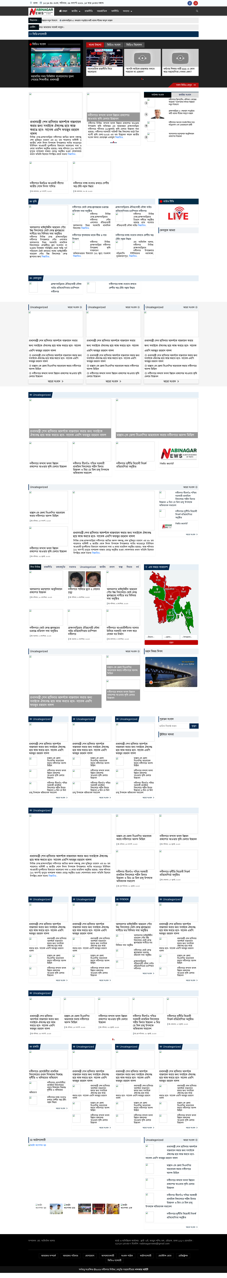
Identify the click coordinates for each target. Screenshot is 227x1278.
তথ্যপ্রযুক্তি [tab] (60, 566)
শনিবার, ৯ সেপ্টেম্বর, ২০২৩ (80, 597)
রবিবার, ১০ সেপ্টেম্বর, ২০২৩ (42, 597)
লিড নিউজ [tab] (35, 566)
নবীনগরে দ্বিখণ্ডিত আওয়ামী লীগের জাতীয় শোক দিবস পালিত (47, 185)
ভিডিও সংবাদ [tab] (114, 45)
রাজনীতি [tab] (48, 566)
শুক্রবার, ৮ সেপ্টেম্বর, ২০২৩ (42, 636)
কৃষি (34, 201)
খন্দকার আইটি (141, 1269)
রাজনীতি (89, 11)
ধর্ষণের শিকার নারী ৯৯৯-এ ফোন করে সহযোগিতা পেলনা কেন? (141, 70)
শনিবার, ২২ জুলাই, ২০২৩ (41, 556)
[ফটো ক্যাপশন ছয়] (84, 1173)
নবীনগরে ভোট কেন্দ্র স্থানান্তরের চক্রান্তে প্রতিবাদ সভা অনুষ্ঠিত (45, 629)
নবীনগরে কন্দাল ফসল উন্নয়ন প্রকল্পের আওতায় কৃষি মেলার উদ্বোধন (55, 375)
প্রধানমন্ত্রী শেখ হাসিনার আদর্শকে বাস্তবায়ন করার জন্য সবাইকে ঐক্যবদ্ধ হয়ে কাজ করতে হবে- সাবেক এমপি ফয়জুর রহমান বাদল (55, 128)
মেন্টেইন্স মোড (164, 1255)
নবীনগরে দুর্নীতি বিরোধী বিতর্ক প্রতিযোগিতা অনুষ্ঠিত (131, 465)
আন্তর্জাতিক (102, 11)
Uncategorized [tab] (88, 566)
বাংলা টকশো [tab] (95, 45)
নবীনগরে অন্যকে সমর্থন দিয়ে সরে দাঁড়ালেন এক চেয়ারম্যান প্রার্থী (182, 123)
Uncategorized (39, 307)
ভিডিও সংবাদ (39, 44)
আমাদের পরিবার (70, 1255)
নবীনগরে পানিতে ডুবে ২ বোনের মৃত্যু (84, 591)
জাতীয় (75, 11)
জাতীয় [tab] (103, 566)
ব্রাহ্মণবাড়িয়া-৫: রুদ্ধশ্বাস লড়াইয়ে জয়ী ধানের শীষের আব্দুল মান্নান (181, 112)
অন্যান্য (126, 11)
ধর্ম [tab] (137, 566)
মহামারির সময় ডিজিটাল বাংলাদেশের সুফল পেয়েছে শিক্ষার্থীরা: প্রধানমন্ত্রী (52, 78)
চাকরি (35, 1046)
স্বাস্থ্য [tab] (121, 566)
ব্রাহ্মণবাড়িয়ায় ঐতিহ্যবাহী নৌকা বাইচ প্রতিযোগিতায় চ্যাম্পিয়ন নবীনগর (66, 287)
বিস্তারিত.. (72, 154)
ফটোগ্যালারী (39, 1140)
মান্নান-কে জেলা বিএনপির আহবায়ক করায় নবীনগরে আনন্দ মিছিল (55, 367)
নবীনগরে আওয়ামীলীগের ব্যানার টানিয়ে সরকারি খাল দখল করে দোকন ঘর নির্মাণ (123, 631)
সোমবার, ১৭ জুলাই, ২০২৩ (171, 880)
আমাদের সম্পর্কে (48, 1255)
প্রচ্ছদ (64, 11)
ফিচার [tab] (129, 566)
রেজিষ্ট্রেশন (183, 1255)
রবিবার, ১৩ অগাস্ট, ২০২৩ (42, 521)
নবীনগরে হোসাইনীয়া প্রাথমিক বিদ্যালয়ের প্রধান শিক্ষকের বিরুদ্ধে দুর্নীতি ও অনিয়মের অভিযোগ (46, 1074)
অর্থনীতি (115, 11)
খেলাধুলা (37, 278)
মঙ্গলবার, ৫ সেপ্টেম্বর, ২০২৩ (119, 639)
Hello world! (167, 463)
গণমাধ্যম (124, 899)
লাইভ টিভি (168, 201)
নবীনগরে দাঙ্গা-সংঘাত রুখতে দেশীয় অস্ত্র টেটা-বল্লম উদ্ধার (91, 185)
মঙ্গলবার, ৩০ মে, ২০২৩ (84, 191)
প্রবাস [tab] (112, 566)
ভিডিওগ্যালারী (39, 34)
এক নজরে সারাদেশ (158, 567)
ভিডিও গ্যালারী (114, 1260)
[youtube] (196, 3)
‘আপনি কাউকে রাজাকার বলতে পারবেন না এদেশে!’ (102, 70)
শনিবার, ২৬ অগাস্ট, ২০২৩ (42, 1034)
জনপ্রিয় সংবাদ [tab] (185, 94)
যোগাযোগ (89, 1255)
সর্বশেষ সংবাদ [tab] (158, 94)
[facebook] (190, 3)
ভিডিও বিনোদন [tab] (134, 45)
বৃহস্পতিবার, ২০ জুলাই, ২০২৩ (129, 886)
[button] (141, 79)
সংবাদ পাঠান (127, 1255)
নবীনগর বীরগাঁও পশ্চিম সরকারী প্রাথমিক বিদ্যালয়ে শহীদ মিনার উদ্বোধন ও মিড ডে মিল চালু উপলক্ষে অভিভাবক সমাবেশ (112, 115)
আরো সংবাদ (74, 307)
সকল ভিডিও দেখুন (184, 85)
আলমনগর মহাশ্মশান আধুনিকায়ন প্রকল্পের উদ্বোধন (181, 135)
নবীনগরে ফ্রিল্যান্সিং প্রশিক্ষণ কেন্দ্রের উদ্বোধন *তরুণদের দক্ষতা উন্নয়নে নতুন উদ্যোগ (182, 102)
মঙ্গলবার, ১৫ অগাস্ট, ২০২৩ (42, 191)
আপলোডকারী (107, 1255)
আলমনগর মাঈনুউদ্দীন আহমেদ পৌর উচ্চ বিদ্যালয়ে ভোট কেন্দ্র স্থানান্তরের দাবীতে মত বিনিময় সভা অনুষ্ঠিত (48, 230)
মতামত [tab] (72, 566)
